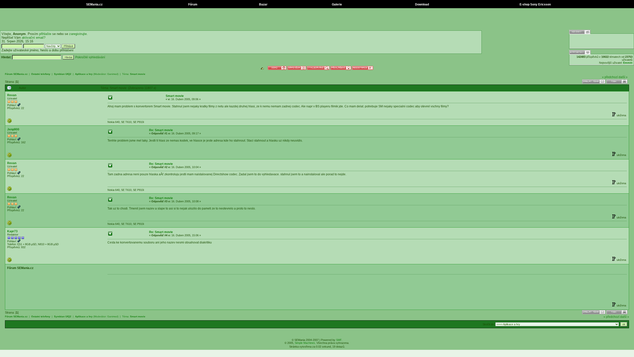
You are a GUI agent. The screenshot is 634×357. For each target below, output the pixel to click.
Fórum (192, 4)
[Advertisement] (317, 19)
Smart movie (137, 74)
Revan (11, 95)
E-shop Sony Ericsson (535, 4)
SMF (339, 339)
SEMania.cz (94, 4)
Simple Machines (305, 342)
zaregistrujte (78, 34)
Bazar (262, 4)
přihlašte (45, 34)
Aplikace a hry (84, 74)
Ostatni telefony (40, 74)
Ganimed (112, 74)
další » (623, 77)
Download (421, 4)
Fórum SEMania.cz (16, 74)
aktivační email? (33, 37)
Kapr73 (12, 231)
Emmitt (628, 62)
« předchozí (610, 77)
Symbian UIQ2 (62, 74)
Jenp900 (13, 129)
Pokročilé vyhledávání (90, 57)
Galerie (336, 4)
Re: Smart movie (161, 130)
